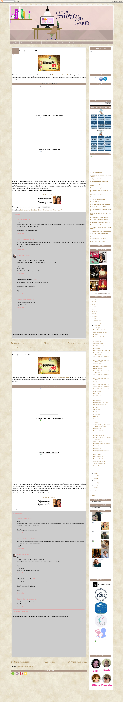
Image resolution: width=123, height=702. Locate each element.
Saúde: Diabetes (97, 391)
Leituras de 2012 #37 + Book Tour (101, 350)
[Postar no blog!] (44, 207)
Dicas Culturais (96, 382)
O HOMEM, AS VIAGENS (100, 461)
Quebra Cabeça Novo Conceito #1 (101, 384)
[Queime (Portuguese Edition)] (103, 262)
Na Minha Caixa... (97, 409)
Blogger (65, 697)
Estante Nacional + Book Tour (100, 402)
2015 (93, 311)
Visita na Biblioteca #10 (99, 463)
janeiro (95, 487)
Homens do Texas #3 (98, 459)
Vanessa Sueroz (22, 219)
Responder (20, 233)
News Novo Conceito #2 (99, 343)
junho (95, 475)
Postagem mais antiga (77, 343)
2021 (93, 299)
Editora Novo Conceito (60, 75)
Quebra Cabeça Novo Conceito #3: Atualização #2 (101, 361)
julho (95, 473)
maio (95, 478)
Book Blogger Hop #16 (98, 336)
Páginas (83, 43)
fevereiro (96, 485)
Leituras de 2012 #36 (98, 400)
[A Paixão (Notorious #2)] (103, 277)
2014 (93, 314)
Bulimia (95, 339)
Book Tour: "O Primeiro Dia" (100, 366)
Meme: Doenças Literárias (99, 330)
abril (95, 480)
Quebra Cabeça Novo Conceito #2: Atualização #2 (101, 357)
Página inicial (49, 343)
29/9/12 (33, 300)
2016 (93, 309)
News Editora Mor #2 (98, 346)
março (95, 483)
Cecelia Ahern (32, 210)
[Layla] (94, 290)
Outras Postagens (73, 43)
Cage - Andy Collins (97, 179)
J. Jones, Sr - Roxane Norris (97, 199)
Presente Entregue (97, 368)
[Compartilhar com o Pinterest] (49, 207)
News (54, 210)
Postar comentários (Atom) (25, 348)
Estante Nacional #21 (98, 433)
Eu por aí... (96, 416)
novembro (96, 323)
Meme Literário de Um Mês (100, 332)
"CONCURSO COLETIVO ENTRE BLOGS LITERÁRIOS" (102, 425)
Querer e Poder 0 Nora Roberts (100, 219)
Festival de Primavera (98, 435)
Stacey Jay (60, 210)
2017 (93, 306)
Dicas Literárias (97, 428)
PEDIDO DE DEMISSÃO (99, 405)
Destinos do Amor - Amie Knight (100, 181)
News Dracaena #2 (97, 341)
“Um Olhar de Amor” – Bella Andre (49, 83)
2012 (93, 318)
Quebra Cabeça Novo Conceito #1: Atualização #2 (101, 353)
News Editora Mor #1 (98, 395)
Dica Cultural (96, 414)
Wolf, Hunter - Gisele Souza (99, 238)
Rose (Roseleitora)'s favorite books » (103, 293)
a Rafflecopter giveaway (49, 195)
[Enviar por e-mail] (42, 207)
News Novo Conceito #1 (99, 398)
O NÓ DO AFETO (97, 364)
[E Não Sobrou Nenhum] (94, 263)
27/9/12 (30, 219)
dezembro (96, 320)
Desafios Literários (35, 43)
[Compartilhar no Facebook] (47, 207)
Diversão (95, 334)
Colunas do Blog (55, 43)
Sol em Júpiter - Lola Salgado (99, 224)
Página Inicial (15, 43)
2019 (93, 302)
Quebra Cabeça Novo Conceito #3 (101, 389)
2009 (93, 495)
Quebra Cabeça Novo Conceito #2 (101, 386)
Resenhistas (46, 43)
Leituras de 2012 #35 (98, 430)
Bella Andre (23, 210)
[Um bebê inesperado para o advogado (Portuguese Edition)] (94, 277)
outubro (96, 325)
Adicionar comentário (21, 611)
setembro (96, 327)
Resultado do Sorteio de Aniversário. (102, 443)
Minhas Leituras (25, 43)
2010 (93, 493)
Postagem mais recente (20, 343)
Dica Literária (96, 348)
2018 (93, 304)
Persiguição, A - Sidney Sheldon (100, 217)
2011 (93, 490)
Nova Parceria (96, 418)
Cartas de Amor (97, 454)
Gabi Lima (20, 255)
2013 (93, 316)
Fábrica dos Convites (24, 239)
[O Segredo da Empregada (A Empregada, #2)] (103, 289)
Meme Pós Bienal (97, 441)
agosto (95, 471)
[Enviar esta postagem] (39, 207)
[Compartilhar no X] (46, 207)
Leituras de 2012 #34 (98, 456)
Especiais (64, 43)
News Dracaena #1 (97, 411)
